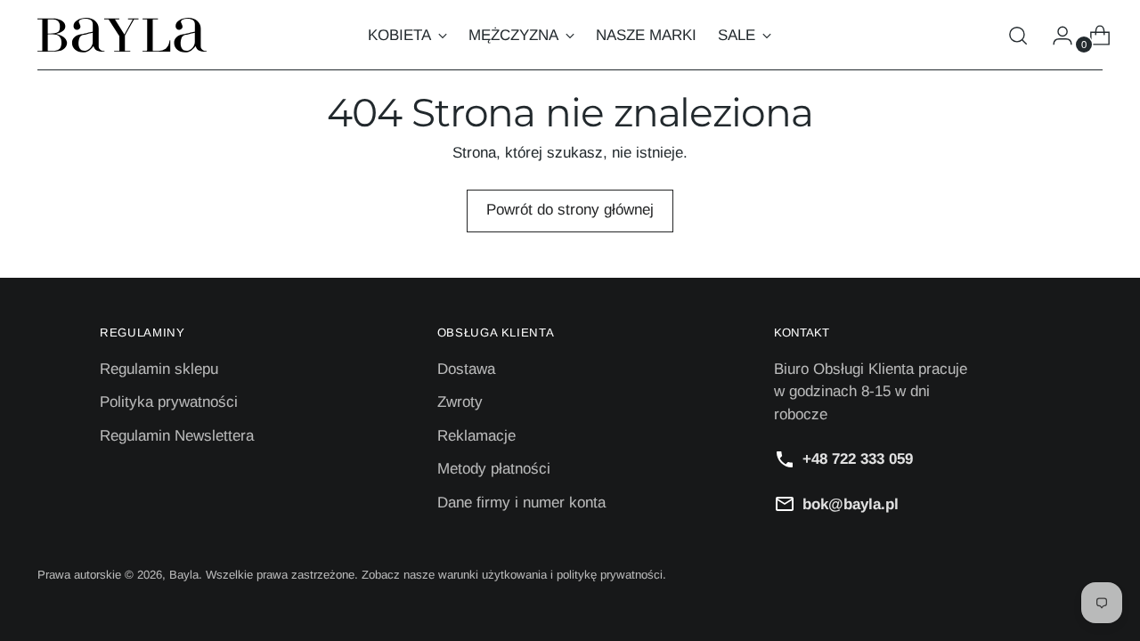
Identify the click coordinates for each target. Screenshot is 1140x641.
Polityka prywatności (169, 402)
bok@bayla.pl (850, 504)
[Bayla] (122, 35)
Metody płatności (493, 468)
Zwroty (460, 402)
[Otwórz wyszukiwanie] (1018, 35)
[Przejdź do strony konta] (1055, 35)
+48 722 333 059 (857, 458)
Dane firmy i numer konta (521, 502)
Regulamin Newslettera (177, 435)
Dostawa (466, 369)
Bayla (184, 574)
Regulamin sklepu (159, 369)
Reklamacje (476, 435)
